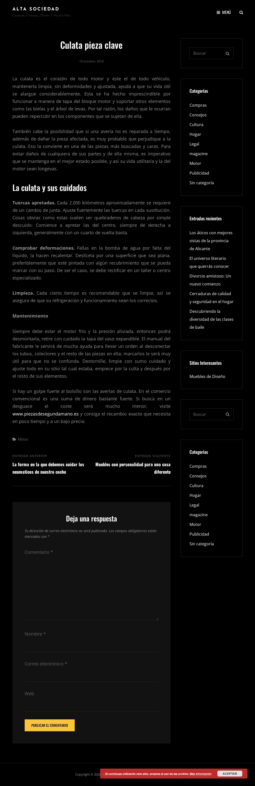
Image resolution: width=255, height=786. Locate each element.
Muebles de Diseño (207, 376)
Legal (194, 144)
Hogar (195, 134)
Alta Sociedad (36, 9)
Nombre (35, 634)
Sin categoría (202, 182)
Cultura (196, 124)
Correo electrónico (46, 664)
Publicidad (199, 173)
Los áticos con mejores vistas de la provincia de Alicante (211, 240)
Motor (23, 439)
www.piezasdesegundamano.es (45, 414)
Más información (201, 774)
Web (29, 693)
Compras (198, 105)
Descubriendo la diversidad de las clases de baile (212, 319)
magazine (199, 153)
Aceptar (230, 773)
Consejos (198, 115)
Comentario (39, 552)
